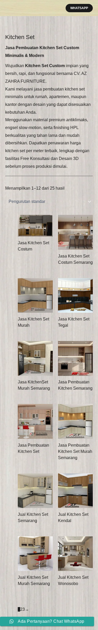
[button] (79, 8)
